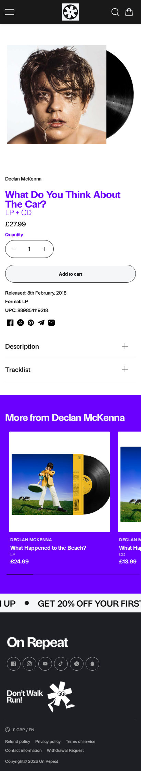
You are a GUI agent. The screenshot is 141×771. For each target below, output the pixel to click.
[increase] (44, 249)
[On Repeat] (70, 12)
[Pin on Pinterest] (31, 323)
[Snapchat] (92, 664)
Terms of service (80, 741)
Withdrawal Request (65, 750)
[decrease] (14, 249)
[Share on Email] (51, 323)
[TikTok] (61, 664)
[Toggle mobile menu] (32, 12)
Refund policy (17, 741)
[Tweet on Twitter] (20, 323)
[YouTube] (45, 664)
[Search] (115, 12)
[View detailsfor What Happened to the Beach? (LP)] (59, 482)
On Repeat (48, 761)
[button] (129, 12)
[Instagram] (29, 664)
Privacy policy (48, 741)
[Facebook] (14, 664)
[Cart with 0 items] (129, 12)
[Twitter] (77, 664)
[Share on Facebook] (10, 323)
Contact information (23, 750)
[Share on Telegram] (41, 323)
